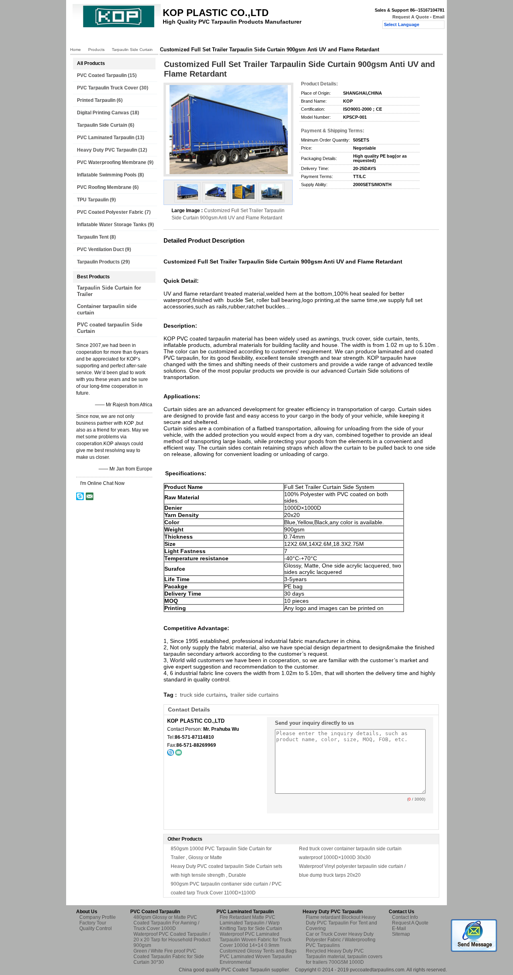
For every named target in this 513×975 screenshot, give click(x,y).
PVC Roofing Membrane (104, 187)
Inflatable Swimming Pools (107, 175)
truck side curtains (203, 694)
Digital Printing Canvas (103, 113)
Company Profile (97, 917)
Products (114, 39)
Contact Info (405, 917)
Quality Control (223, 39)
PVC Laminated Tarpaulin (105, 137)
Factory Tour (181, 39)
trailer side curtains (254, 694)
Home (86, 39)
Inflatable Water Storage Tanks (112, 224)
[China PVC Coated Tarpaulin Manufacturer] (117, 26)
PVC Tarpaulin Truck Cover (107, 88)
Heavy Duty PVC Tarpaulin (107, 150)
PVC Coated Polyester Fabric (110, 212)
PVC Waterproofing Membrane (111, 162)
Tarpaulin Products (98, 262)
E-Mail (399, 928)
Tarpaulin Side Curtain (132, 49)
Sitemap (401, 934)
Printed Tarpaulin (96, 100)
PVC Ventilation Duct (100, 249)
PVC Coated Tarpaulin (102, 75)
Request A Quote (410, 16)
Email (438, 16)
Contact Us (264, 39)
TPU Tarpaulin (93, 200)
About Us (146, 39)
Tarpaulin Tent (93, 237)
